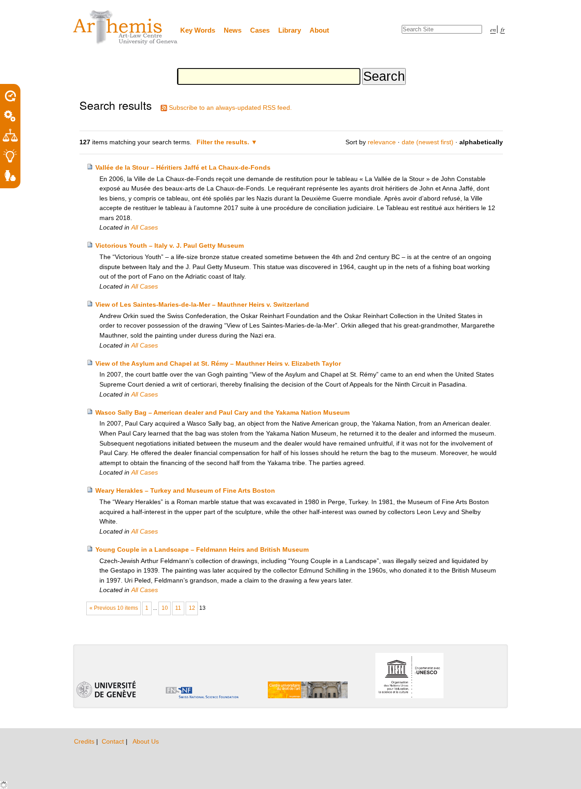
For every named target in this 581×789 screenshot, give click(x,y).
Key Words (197, 30)
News (232, 30)
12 (192, 608)
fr (503, 29)
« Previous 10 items (113, 608)
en (493, 29)
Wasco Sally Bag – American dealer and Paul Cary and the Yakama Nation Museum (222, 412)
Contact (114, 741)
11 (178, 608)
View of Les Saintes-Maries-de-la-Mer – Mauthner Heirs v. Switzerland (202, 304)
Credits (85, 741)
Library (289, 30)
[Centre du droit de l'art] (125, 28)
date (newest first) (427, 142)
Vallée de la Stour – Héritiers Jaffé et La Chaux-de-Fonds (183, 167)
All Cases (144, 227)
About (319, 30)
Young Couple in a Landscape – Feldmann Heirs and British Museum (202, 549)
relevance (382, 142)
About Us (146, 741)
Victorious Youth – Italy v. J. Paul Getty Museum (169, 245)
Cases (260, 30)
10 (165, 608)
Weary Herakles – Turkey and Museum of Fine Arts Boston (185, 490)
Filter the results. (224, 142)
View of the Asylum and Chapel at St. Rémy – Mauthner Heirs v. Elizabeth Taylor (218, 363)
